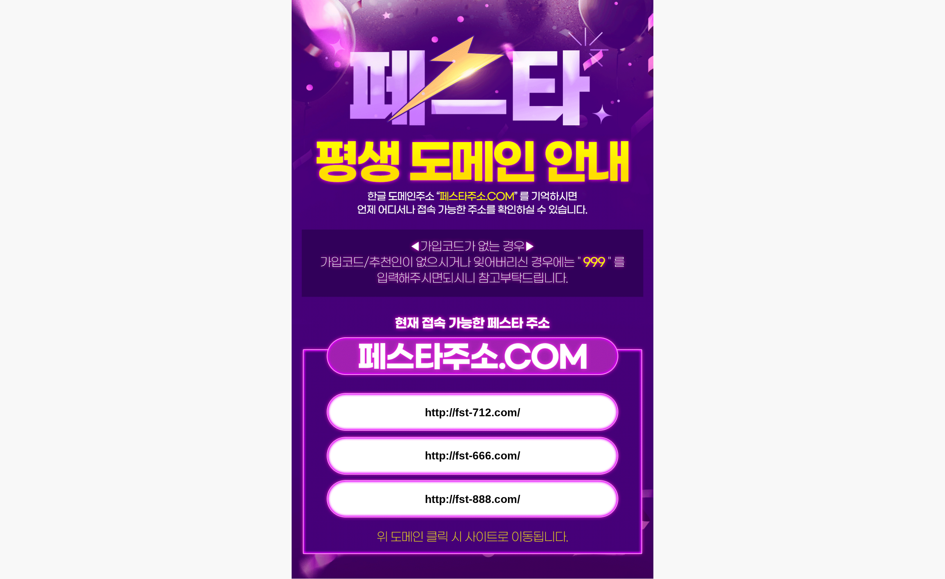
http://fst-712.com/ (472, 412)
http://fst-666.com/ (472, 455)
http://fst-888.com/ (472, 499)
